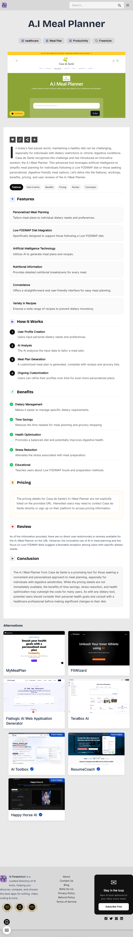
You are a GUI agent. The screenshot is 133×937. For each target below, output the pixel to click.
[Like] (13, 140)
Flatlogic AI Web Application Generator (29, 720)
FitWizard (79, 670)
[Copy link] (20, 140)
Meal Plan (56, 40)
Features (16, 187)
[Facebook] (106, 918)
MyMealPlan (16, 670)
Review (75, 187)
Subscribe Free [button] (113, 906)
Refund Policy (66, 897)
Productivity (80, 40)
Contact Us (66, 880)
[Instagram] (116, 918)
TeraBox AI (80, 718)
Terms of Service (66, 901)
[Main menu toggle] (127, 5)
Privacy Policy (66, 893)
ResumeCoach (83, 769)
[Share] (27, 140)
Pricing (62, 187)
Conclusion (90, 187)
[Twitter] (111, 918)
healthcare (31, 40)
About (66, 876)
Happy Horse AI (24, 815)
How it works (33, 187)
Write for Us (66, 889)
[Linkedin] (121, 918)
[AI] (34, 140)
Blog (66, 885)
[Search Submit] (119, 5)
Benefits (49, 187)
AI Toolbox (19, 769)
